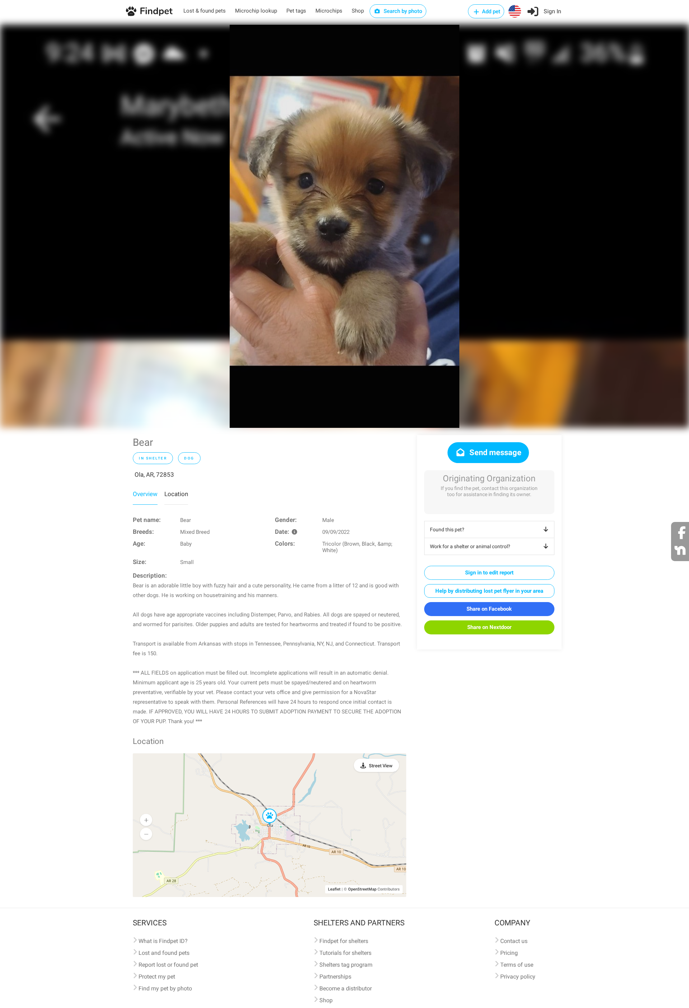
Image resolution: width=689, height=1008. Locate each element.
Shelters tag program (345, 964)
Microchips (328, 11)
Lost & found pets (204, 11)
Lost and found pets (164, 952)
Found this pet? (447, 529)
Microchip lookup (256, 11)
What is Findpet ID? (163, 941)
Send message (494, 452)
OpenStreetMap (362, 889)
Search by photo (402, 11)
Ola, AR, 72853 (154, 474)
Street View (381, 765)
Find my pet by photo (165, 988)
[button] (264, 809)
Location (176, 494)
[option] (344, 226)
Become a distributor (345, 988)
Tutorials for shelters (345, 952)
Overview (145, 494)
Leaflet (334, 889)
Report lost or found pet (168, 964)
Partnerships (335, 976)
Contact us (514, 941)
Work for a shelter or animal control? (470, 546)
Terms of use (516, 964)
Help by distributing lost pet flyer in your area (489, 591)
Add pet (490, 11)
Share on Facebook (489, 609)
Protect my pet (157, 976)
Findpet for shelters (343, 941)
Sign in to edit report (489, 572)
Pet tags (296, 11)
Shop (358, 11)
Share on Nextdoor (489, 627)
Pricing (509, 952)
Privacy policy (517, 976)
